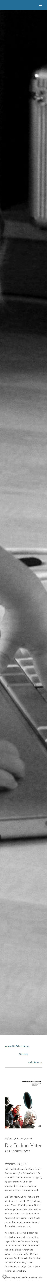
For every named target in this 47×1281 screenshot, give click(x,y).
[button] (4, 1276)
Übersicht (23, 1054)
